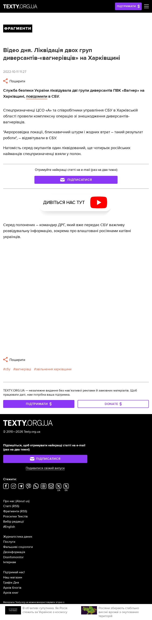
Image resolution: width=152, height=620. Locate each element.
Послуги (9, 542)
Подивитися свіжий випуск (45, 468)
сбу (7, 369)
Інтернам (9, 562)
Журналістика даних (17, 537)
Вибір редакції (13, 522)
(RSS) (15, 506)
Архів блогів (12, 588)
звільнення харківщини (53, 369)
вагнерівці (23, 369)
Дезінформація (14, 552)
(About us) (22, 501)
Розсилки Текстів (15, 516)
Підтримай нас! (14, 572)
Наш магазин (12, 577)
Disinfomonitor (13, 557)
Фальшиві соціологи (18, 547)
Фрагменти (11, 511)
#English (9, 527)
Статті (7, 506)
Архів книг (11, 593)
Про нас (9, 501)
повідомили (36, 96)
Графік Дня (11, 583)
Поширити (17, 81)
